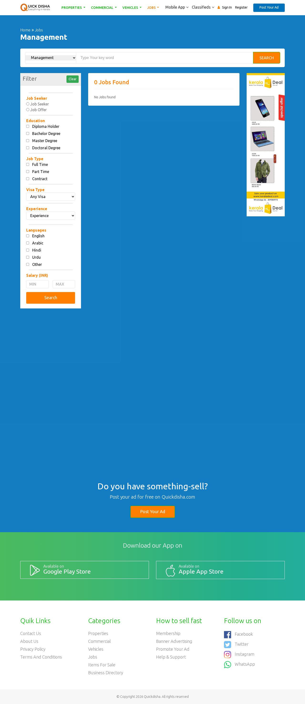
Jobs (151, 8)
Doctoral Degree (46, 148)
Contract (39, 179)
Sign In (227, 7)
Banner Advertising (174, 641)
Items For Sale (101, 664)
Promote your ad (172, 649)
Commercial (102, 8)
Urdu (36, 257)
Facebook (244, 634)
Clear (72, 79)
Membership (168, 633)
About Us (29, 641)
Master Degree (44, 141)
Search (266, 58)
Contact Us (30, 633)
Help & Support (171, 656)
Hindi (36, 250)
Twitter (242, 644)
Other (37, 264)
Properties (71, 8)
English (38, 236)
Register (241, 7)
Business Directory (105, 672)
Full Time (40, 164)
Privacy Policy (33, 649)
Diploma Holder (45, 126)
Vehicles (130, 8)
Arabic (37, 243)
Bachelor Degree (46, 133)
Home (25, 30)
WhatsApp (245, 664)
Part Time (40, 171)
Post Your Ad (269, 7)
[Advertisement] (50, 384)
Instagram (244, 654)
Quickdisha (152, 697)
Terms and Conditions (41, 656)
